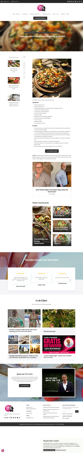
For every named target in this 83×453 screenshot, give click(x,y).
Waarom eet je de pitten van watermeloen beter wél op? (14, 87)
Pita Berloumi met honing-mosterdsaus (51, 407)
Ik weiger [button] (53, 450)
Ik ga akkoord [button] (47, 450)
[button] (70, 280)
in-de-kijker (38, 32)
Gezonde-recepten (31, 32)
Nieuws (50, 32)
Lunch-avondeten (45, 32)
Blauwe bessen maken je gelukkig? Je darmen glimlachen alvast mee (14, 104)
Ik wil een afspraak (40, 18)
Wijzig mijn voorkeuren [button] (61, 450)
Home (26, 32)
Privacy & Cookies (48, 424)
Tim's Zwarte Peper (52, 151)
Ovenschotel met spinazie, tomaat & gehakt (14, 70)
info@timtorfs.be (29, 417)
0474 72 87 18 (29, 413)
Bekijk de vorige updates (67, 413)
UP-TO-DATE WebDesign (58, 424)
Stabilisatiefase (55, 32)
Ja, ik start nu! (25, 385)
